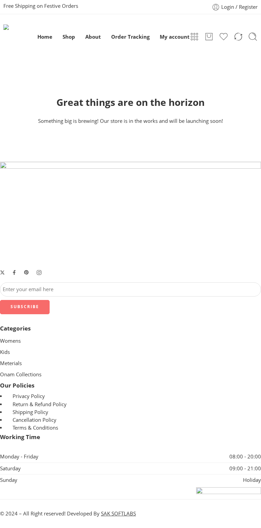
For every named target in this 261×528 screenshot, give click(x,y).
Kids (5, 352)
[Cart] (209, 36)
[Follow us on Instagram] (39, 272)
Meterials (11, 363)
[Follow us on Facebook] (14, 272)
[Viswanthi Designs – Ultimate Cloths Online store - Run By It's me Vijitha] (20, 36)
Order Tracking (130, 37)
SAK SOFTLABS (118, 513)
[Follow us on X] (2, 272)
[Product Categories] (194, 36)
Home (44, 37)
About (93, 37)
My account (175, 37)
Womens (10, 341)
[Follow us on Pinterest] (26, 272)
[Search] (253, 36)
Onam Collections (20, 374)
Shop (69, 37)
